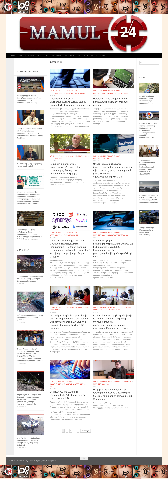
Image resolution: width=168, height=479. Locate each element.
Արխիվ (31, 55)
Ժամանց (22, 55)
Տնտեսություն (69, 235)
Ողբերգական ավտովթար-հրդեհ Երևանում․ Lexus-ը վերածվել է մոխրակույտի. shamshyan (30, 279)
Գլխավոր (12, 55)
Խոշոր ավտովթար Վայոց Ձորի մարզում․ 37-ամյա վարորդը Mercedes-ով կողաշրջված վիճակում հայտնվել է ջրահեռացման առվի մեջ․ (29, 399)
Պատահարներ (68, 93)
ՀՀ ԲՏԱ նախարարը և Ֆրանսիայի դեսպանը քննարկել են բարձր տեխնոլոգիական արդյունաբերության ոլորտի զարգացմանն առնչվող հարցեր (112, 321)
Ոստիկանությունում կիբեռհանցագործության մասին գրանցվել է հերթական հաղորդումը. (70, 101)
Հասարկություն (71, 91)
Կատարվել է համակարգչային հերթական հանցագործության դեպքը (110, 101)
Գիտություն (104, 307)
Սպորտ (85, 55)
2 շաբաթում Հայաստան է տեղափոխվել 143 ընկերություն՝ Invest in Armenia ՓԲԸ (67, 395)
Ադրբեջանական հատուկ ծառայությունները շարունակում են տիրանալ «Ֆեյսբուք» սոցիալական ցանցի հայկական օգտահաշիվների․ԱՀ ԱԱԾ (113, 170)
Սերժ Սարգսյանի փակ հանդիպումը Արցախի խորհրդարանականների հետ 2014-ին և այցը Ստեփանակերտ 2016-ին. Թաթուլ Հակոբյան (29, 234)
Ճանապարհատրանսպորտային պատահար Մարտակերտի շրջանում (30, 317)
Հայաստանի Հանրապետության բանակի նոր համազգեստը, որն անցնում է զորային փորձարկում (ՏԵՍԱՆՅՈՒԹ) (147, 167)
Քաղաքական (100, 55)
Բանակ (39, 55)
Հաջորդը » (85, 431)
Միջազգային (83, 156)
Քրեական (81, 93)
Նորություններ (72, 55)
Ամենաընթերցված (57, 382)
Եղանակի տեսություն (54, 55)
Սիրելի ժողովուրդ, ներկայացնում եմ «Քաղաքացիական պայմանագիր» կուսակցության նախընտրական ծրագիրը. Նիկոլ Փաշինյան (30, 133)
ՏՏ (92, 55)
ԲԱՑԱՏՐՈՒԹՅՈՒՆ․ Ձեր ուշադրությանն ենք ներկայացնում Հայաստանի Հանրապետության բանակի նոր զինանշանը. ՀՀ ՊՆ (148, 130)
